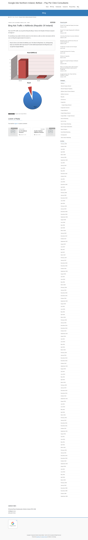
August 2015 (63, 303)
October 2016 (63, 268)
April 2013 (63, 379)
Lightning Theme (44, 536)
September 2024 (64, 160)
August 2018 (63, 219)
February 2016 (64, 287)
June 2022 (63, 168)
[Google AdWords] (50, 130)
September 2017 (64, 241)
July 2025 (63, 149)
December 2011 (64, 423)
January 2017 (63, 260)
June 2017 (63, 246)
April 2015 (63, 314)
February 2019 (64, 206)
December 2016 (64, 263)
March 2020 (63, 189)
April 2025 (63, 151)
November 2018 (64, 214)
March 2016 (63, 284)
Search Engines (64, 129)
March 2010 (63, 479)
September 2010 (64, 463)
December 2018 (64, 211)
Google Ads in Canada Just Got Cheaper (68, 46)
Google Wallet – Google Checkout (68, 115)
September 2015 (64, 301)
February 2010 (64, 482)
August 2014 (63, 336)
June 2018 (63, 222)
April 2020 (63, 187)
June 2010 (63, 471)
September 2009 (64, 496)
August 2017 (63, 244)
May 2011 (63, 442)
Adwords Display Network (66, 86)
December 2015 (64, 292)
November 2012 (64, 393)
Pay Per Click (63, 121)
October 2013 (63, 363)
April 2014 (63, 347)
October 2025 (63, 146)
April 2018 (63, 227)
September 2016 (64, 271)
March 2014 (63, 349)
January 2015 (63, 322)
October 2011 (63, 428)
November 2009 (64, 490)
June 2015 (63, 309)
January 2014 (63, 355)
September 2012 (64, 398)
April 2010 (63, 477)
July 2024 (63, 162)
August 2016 (63, 273)
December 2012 (64, 390)
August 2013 (63, 368)
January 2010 (63, 485)
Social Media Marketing (65, 132)
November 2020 (64, 184)
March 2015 (63, 317)
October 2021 (63, 176)
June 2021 (63, 181)
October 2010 (63, 460)
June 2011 (63, 439)
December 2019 (64, 198)
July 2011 (63, 436)
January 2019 (63, 208)
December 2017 (64, 236)
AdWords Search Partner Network (68, 91)
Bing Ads (52, 22)
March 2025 (63, 154)
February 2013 (64, 385)
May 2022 (63, 170)
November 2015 (64, 295)
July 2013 (63, 371)
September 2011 (64, 431)
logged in (16, 123)
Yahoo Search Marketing (66, 137)
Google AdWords (23, 113)
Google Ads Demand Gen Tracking (67, 51)
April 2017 (63, 252)
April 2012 (63, 412)
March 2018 (63, 230)
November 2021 (64, 173)
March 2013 (63, 382)
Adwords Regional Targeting (66, 88)
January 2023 (63, 165)
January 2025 (63, 157)
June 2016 (63, 279)
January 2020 (63, 195)
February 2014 (64, 352)
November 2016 (64, 265)
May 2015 (63, 311)
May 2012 (63, 409)
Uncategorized (64, 134)
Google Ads (63, 102)
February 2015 (64, 319)
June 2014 (63, 341)
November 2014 (64, 328)
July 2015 (63, 306)
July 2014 (63, 338)
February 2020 (64, 192)
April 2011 (63, 444)
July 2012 (63, 404)
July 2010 (63, 469)
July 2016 (63, 276)
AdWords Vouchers (65, 94)
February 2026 (64, 143)
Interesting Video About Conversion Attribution (69, 36)
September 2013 (64, 366)
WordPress (38, 536)
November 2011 (64, 425)
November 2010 (64, 458)
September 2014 (64, 333)
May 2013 (63, 376)
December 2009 (64, 488)
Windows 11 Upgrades (64, 56)
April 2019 (63, 203)
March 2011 (63, 447)
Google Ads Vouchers (65, 107)
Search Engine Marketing (66, 123)
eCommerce (63, 99)
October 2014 (63, 330)
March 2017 (63, 254)
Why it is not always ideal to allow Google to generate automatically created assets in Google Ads (69, 68)
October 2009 (63, 493)
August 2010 (63, 466)
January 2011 (63, 452)
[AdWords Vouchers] (13, 130)
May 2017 (63, 249)
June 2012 (63, 406)
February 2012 (64, 417)
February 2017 (64, 257)
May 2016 (63, 282)
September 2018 (64, 217)
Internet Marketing (64, 118)
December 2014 (64, 325)
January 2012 (63, 420)
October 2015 (63, 298)
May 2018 (63, 225)
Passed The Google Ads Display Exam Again (69, 25)
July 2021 (63, 179)
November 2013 (64, 360)
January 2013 (63, 387)
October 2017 (63, 238)
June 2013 (63, 374)
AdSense (62, 83)
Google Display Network (66, 105)
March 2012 (63, 414)
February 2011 (64, 450)
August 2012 (63, 401)
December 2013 (64, 357)
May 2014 (63, 344)
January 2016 (63, 290)
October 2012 (63, 395)
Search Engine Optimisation (66, 126)
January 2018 (63, 233)
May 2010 (63, 474)
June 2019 (63, 200)
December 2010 (64, 455)
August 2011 (63, 433)
